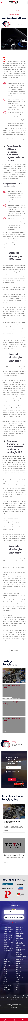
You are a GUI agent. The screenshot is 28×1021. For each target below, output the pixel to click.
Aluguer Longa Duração (20, 946)
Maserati (18, 961)
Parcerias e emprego (19, 953)
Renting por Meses (7, 940)
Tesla (17, 983)
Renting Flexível (8, 935)
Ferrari (5, 977)
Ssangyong (19, 977)
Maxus (5, 987)
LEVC (17, 989)
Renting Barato (8, 937)
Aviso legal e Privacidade (17, 1005)
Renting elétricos (8, 948)
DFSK (5, 973)
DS (4, 975)
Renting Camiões (18, 935)
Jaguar (5, 981)
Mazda (18, 963)
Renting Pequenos (6, 945)
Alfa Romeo (7, 961)
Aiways (5, 959)
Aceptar (12, 779)
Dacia (5, 971)
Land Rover (19, 959)
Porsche (18, 971)
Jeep (5, 983)
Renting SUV (20, 933)
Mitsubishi (19, 967)
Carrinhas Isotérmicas (19, 942)
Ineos (17, 987)
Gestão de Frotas (8, 929)
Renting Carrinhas (19, 930)
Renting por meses (19, 939)
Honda (5, 979)
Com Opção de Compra (20, 950)
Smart (18, 975)
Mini (17, 965)
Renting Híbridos (8, 942)
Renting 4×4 (20, 927)
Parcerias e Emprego (5, 1005)
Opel (17, 969)
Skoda (18, 973)
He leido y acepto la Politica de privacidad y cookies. (12, 773)
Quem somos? (8, 927)
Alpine (5, 963)
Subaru (18, 979)
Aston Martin (7, 965)
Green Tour (7, 989)
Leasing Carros (8, 950)
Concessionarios (21, 956)
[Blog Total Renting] (16, 922)
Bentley (6, 969)
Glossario (15, 650)
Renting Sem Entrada (7, 932)
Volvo (17, 985)
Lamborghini (7, 985)
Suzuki (18, 981)
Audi (5, 967)
